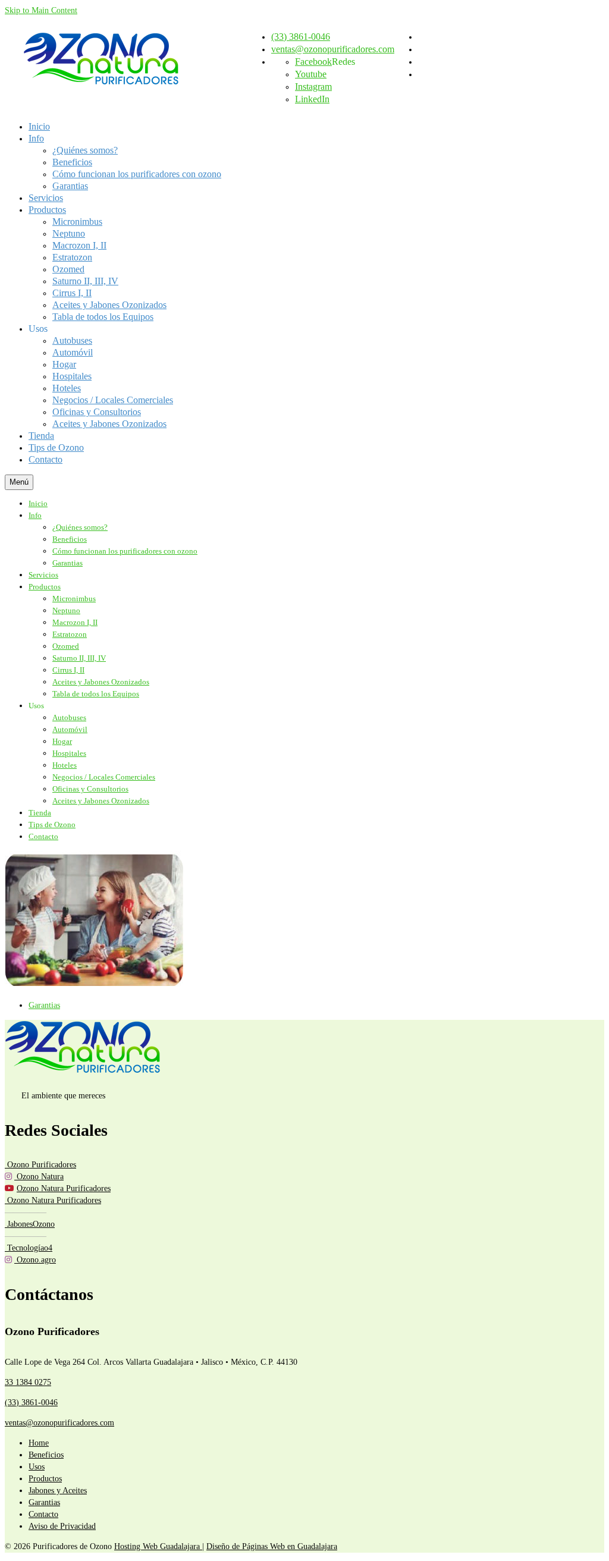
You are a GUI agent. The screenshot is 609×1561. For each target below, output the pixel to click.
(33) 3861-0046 (31, 1402)
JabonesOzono (30, 1224)
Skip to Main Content (41, 10)
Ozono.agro (35, 1259)
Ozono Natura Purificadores (64, 1188)
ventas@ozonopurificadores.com (59, 1422)
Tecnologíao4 (28, 1247)
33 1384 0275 (28, 1382)
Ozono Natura (39, 1176)
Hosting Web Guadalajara (158, 1546)
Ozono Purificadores (40, 1164)
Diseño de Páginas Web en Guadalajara (271, 1546)
